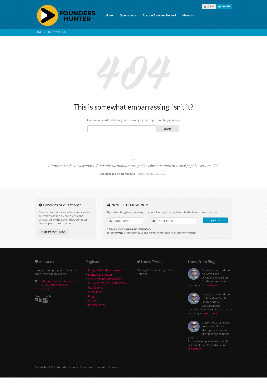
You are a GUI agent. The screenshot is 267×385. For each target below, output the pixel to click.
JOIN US (215, 220)
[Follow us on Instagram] (36, 300)
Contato (93, 300)
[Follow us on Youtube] (40, 300)
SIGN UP (225, 6)
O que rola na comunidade (105, 279)
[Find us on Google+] (45, 300)
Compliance (95, 292)
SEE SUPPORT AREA (54, 231)
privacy (119, 232)
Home (109, 15)
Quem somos (128, 15)
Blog (91, 296)
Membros (189, 15)
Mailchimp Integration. (138, 228)
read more (211, 285)
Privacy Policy (96, 305)
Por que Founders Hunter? (159, 15)
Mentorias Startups (100, 274)
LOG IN (210, 6)
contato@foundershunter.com (58, 281)
